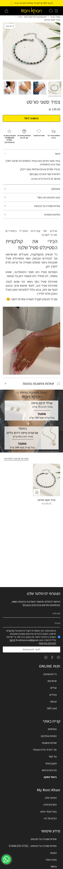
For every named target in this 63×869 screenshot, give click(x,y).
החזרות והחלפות (49, 736)
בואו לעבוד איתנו (48, 811)
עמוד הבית (55, 16)
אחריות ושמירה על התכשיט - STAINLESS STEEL (33, 846)
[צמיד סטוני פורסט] (46, 480)
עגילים (53, 687)
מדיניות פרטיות (49, 770)
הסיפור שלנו (51, 797)
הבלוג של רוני (50, 818)
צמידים (53, 694)
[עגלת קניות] (6, 11)
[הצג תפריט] (56, 11)
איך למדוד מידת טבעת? (45, 749)
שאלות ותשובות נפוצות (38, 383)
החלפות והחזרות (52, 214)
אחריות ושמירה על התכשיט (47, 206)
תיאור (57, 153)
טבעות (53, 701)
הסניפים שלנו (50, 804)
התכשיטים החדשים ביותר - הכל (32, 16)
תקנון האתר (51, 763)
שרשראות (52, 681)
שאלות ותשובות (49, 743)
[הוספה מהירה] (37, 492)
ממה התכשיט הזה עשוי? (48, 197)
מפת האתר (51, 859)
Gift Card (52, 708)
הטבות (53, 853)
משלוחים (55, 189)
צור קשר (53, 756)
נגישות (54, 866)
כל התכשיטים (50, 674)
